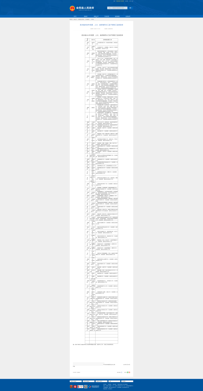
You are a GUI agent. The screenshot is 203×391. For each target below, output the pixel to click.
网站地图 (114, 384)
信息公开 (75, 19)
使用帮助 (109, 384)
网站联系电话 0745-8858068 (123, 384)
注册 (132, 1)
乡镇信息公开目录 (81, 19)
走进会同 (128, 16)
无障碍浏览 (118, 1)
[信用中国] (75, 386)
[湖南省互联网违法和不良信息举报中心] (93, 386)
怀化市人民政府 (86, 381)
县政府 (85, 16)
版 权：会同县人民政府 (107, 385)
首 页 (75, 16)
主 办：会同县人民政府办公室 (117, 385)
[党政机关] (71, 386)
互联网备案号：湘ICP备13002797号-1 (110, 387)
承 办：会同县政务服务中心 (128, 385)
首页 (71, 19)
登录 (130, 1)
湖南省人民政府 (73, 381)
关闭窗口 (78, 372)
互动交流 (106, 16)
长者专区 (122, 1)
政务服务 (117, 16)
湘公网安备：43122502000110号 (123, 387)
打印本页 (74, 372)
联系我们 (105, 384)
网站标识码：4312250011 (107, 388)
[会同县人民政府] (82, 8)
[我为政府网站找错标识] (80, 386)
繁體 (114, 1)
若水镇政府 (87, 19)
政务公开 (96, 16)
